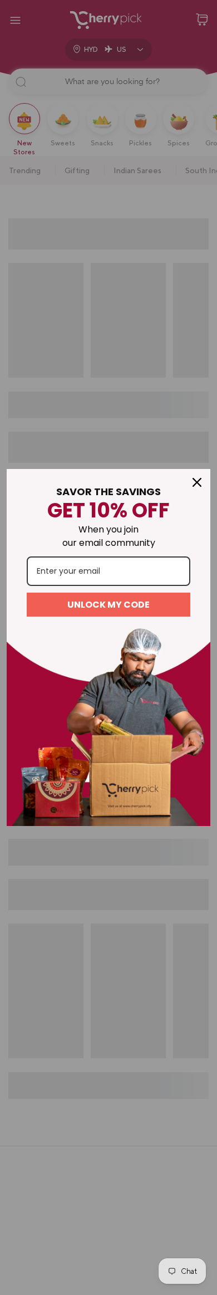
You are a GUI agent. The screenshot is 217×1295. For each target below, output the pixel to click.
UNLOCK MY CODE (108, 604)
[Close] (197, 482)
